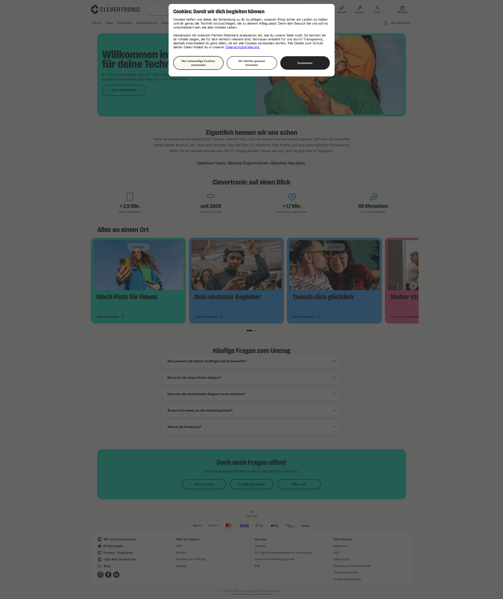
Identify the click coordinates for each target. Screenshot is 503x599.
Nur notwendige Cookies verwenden (198, 63)
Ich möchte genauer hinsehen (251, 63)
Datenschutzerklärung (242, 47)
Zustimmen (304, 63)
